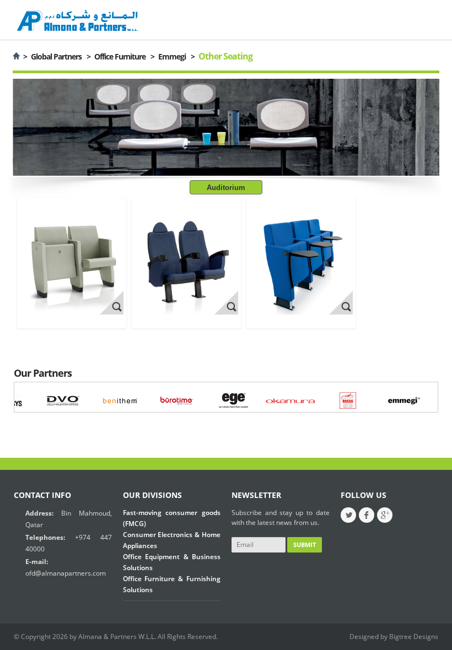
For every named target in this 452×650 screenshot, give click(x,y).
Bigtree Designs (413, 636)
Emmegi (172, 56)
